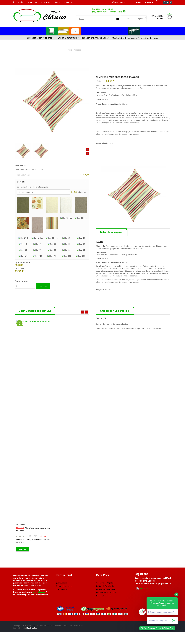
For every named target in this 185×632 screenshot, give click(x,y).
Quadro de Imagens (64, 586)
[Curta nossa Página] (164, 2)
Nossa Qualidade (103, 596)
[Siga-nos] (167, 2)
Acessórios (79, 50)
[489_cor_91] (23, 151)
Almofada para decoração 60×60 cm (33, 529)
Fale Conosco (61, 589)
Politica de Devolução (105, 586)
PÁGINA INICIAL (119, 2)
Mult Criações (31, 628)
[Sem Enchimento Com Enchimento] (48, 174)
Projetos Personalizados (106, 592)
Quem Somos (61, 583)
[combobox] (134, 17)
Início (70, 50)
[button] (52, 181)
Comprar (43, 286)
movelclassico (39, 592)
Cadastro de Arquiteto (105, 583)
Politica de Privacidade (105, 589)
